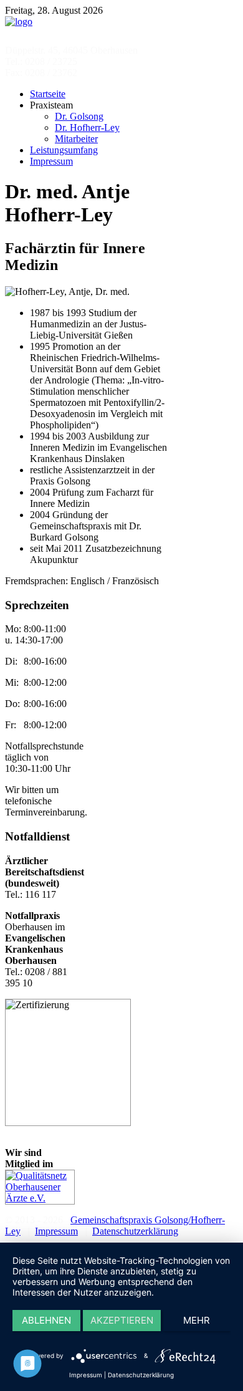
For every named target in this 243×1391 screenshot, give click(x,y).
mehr (196, 1320)
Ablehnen (46, 1320)
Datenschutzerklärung (135, 1231)
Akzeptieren (121, 1320)
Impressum (56, 1231)
